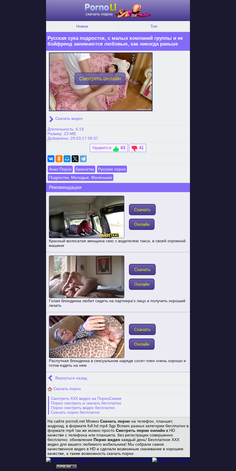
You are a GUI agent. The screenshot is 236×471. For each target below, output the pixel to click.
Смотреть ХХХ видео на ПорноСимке (86, 398)
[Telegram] (83, 158)
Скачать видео (68, 118)
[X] (75, 158)
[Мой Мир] (67, 158)
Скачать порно (66, 388)
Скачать (142, 209)
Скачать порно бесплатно (75, 412)
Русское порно (112, 169)
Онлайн (141, 224)
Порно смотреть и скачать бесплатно (86, 403)
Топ (154, 26)
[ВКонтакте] (50, 158)
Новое (82, 26)
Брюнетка (85, 169)
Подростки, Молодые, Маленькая (80, 177)
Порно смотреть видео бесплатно (83, 407)
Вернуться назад (70, 378)
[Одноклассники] (59, 158)
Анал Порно (60, 169)
